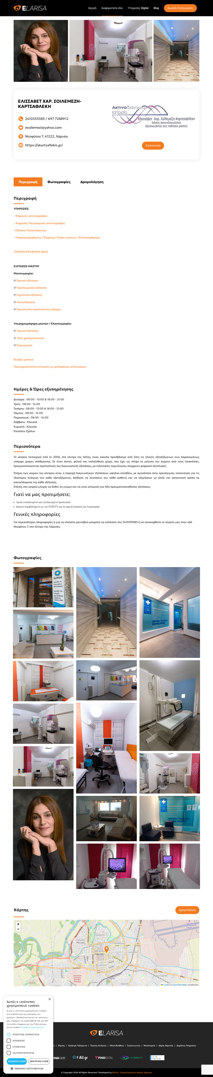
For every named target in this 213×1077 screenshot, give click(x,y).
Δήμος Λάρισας (166, 1045)
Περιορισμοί (24, 345)
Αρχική (92, 8)
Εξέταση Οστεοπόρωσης (30, 230)
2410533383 (35, 119)
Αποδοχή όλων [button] (17, 1061)
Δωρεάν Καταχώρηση (180, 8)
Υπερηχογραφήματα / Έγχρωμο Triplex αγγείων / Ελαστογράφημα (57, 237)
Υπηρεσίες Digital (138, 8)
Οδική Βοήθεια (117, 1045)
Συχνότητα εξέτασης (29, 294)
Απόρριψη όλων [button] (39, 1061)
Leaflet (166, 984)
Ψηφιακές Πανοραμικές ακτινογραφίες (40, 223)
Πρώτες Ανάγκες (98, 1045)
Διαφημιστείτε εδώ (112, 8)
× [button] (49, 999)
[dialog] (28, 1035)
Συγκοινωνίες (133, 1045)
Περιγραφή (28, 182)
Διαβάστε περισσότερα (32, 1027)
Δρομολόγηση (92, 182)
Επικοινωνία (153, 145)
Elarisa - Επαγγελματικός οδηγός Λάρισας (132, 1072)
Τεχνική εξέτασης (27, 280)
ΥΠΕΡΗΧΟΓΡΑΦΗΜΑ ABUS (31, 251)
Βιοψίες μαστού (23, 359)
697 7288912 (58, 119)
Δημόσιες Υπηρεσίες (186, 1045)
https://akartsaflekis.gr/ (44, 145)
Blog (156, 8)
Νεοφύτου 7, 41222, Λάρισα (46, 136)
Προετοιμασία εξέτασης (31, 287)
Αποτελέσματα (25, 302)
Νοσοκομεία (149, 1045)
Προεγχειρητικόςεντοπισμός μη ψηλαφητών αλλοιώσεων (50, 366)
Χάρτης (61, 1045)
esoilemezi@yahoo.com (43, 127)
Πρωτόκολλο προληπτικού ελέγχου (38, 309)
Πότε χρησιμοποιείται (30, 338)
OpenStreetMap (180, 984)
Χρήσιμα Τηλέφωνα (77, 1045)
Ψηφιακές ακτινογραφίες (31, 215)
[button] (107, 949)
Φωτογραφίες (58, 182)
